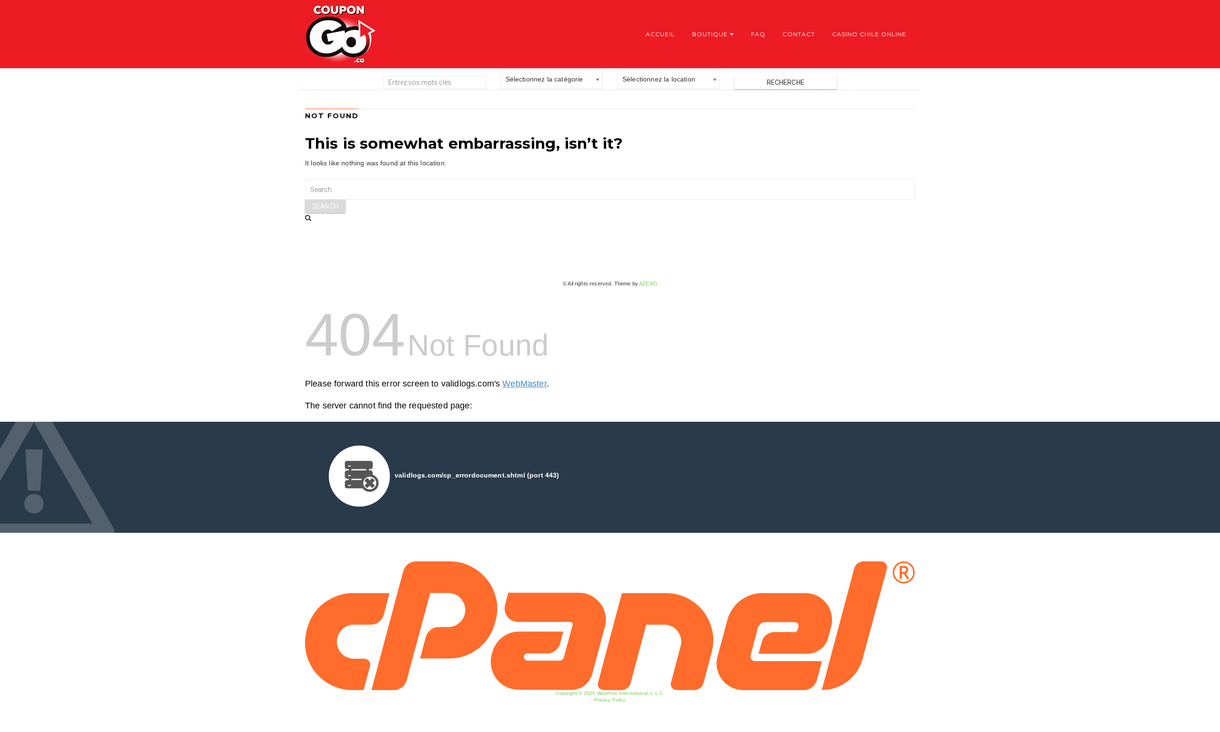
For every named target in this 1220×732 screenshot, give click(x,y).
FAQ (758, 34)
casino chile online (869, 34)
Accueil (660, 34)
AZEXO (648, 283)
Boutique (710, 34)
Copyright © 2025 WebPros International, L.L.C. (610, 693)
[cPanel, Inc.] (610, 625)
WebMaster (524, 383)
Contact (799, 34)
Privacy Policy (609, 699)
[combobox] (551, 79)
